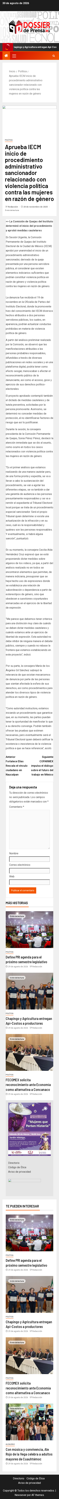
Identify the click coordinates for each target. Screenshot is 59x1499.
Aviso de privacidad (19, 1171)
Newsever (20, 1495)
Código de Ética (17, 1167)
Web (11, 876)
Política (9, 140)
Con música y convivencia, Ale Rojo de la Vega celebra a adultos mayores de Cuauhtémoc (29, 1454)
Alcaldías (10, 1444)
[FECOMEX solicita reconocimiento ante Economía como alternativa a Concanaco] (29, 1052)
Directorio (14, 1162)
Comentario (16, 806)
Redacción (13, 207)
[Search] (54, 56)
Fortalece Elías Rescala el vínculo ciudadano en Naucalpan (17, 765)
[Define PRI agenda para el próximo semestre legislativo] (29, 929)
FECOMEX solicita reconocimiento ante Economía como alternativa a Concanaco (28, 1085)
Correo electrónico (19, 864)
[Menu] (14, 56)
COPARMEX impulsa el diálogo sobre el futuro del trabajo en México (42, 765)
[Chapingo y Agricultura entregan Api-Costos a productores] (29, 991)
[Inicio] (6, 56)
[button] (14, 56)
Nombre (13, 853)
